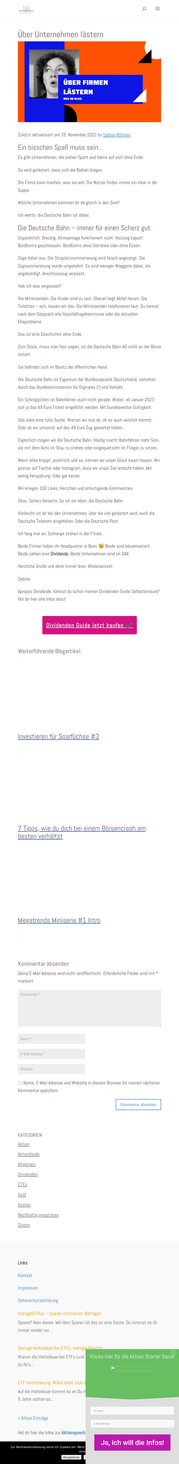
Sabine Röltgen (116, 135)
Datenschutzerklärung (38, 1300)
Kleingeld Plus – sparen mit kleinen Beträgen (59, 1313)
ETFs (22, 1184)
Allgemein (27, 1164)
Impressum (28, 1288)
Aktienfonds (29, 1154)
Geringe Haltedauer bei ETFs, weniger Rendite (60, 1348)
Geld (22, 1194)
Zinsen (24, 1225)
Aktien (23, 1144)
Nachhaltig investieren (38, 1215)
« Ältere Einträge (33, 1418)
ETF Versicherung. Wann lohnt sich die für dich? (62, 1382)
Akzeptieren (71, 1457)
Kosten (24, 1205)
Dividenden (28, 1174)
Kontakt (25, 1275)
